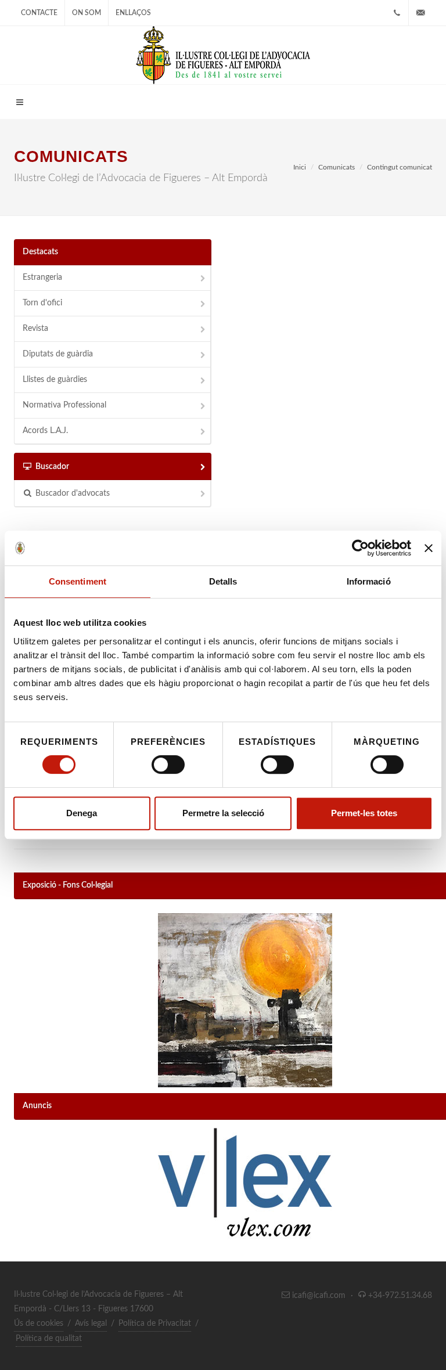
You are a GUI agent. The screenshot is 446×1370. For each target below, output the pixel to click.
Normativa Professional (64, 405)
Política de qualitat (49, 1339)
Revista (35, 329)
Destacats (40, 252)
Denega (81, 813)
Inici (299, 167)
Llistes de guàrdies (55, 380)
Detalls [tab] (223, 581)
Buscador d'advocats (72, 493)
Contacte (39, 12)
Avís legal (91, 1323)
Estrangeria (42, 277)
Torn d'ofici (42, 303)
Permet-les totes (364, 813)
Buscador (52, 467)
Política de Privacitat (154, 1323)
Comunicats (336, 167)
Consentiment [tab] (77, 581)
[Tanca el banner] (429, 548)
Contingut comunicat (399, 167)
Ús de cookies (38, 1323)
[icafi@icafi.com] (420, 13)
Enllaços (133, 12)
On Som (86, 12)
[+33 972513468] (396, 13)
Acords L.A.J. (45, 431)
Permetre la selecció (223, 813)
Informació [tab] (369, 581)
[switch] (168, 764)
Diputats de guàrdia (58, 354)
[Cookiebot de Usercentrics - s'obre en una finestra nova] (360, 548)
